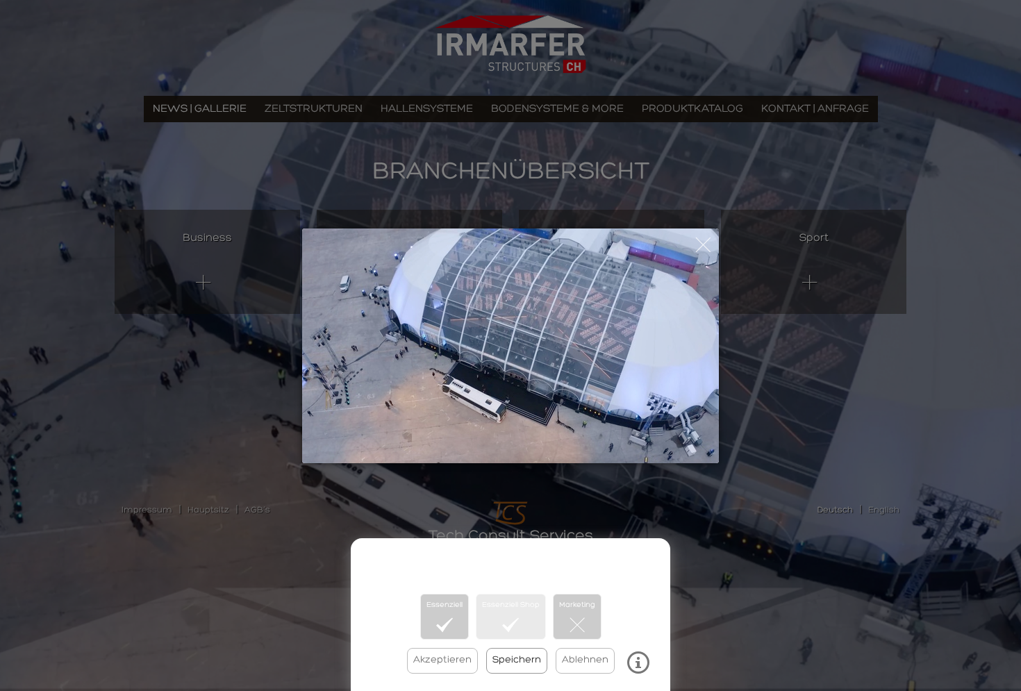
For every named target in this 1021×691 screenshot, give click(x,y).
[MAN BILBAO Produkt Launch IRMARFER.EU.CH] (510, 345)
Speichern (516, 660)
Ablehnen (585, 660)
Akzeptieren (442, 660)
